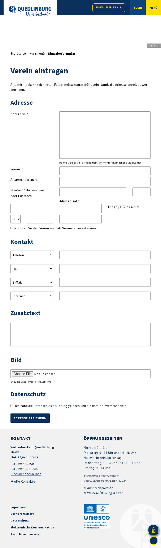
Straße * (16, 190)
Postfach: (25, 196)
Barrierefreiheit (22, 514)
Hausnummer (36, 190)
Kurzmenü (37, 53)
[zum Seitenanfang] (153, 540)
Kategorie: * (19, 114)
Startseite (18, 53)
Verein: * (16, 169)
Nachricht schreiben (26, 474)
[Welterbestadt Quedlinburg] (43, 460)
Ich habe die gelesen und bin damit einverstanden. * (70, 406)
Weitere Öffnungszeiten (105, 493)
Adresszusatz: (69, 201)
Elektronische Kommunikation (32, 527)
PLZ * (124, 207)
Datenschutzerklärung (50, 406)
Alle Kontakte (24, 481)
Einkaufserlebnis (108, 7)
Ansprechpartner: (23, 179)
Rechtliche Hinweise (24, 534)
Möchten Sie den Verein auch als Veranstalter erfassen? (55, 228)
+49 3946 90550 (22, 464)
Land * (112, 207)
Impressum (18, 507)
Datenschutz (19, 520)
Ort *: (135, 207)
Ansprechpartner (100, 488)
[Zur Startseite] (30, 11)
